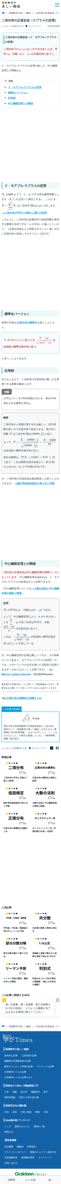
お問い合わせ (11, 1162)
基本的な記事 (11, 1055)
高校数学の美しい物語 (20, 12)
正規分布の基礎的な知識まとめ (24, 698)
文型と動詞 (26, 1111)
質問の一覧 (39, 1126)
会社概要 (8, 1146)
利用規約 (31, 1146)
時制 (37, 1111)
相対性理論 (9, 1097)
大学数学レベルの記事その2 (18, 1077)
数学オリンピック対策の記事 (18, 1066)
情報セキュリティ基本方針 (43, 1151)
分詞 (45, 1111)
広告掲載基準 (11, 1157)
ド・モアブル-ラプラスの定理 (24, 87)
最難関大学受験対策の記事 (17, 1060)
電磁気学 (35, 1091)
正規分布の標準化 (27, 322)
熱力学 (24, 1091)
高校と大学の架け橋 (29, 1097)
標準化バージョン (18, 92)
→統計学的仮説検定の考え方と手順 (34, 483)
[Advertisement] (30, 144)
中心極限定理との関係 (20, 103)
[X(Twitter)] (51, 748)
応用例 (11, 98)
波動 (15, 1091)
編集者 (20, 1146)
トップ (7, 1126)
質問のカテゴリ (22, 1126)
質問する (8, 1131)
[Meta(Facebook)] (57, 748)
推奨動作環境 (27, 1157)
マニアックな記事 (45, 1066)
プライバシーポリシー (15, 1151)
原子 (45, 1091)
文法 (6, 1111)
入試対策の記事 (29, 1055)
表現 (15, 1111)
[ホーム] (3, 12)
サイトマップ (44, 1157)
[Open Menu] (57, 4)
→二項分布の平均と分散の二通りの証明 (24, 212)
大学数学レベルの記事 (15, 1071)
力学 (6, 1091)
